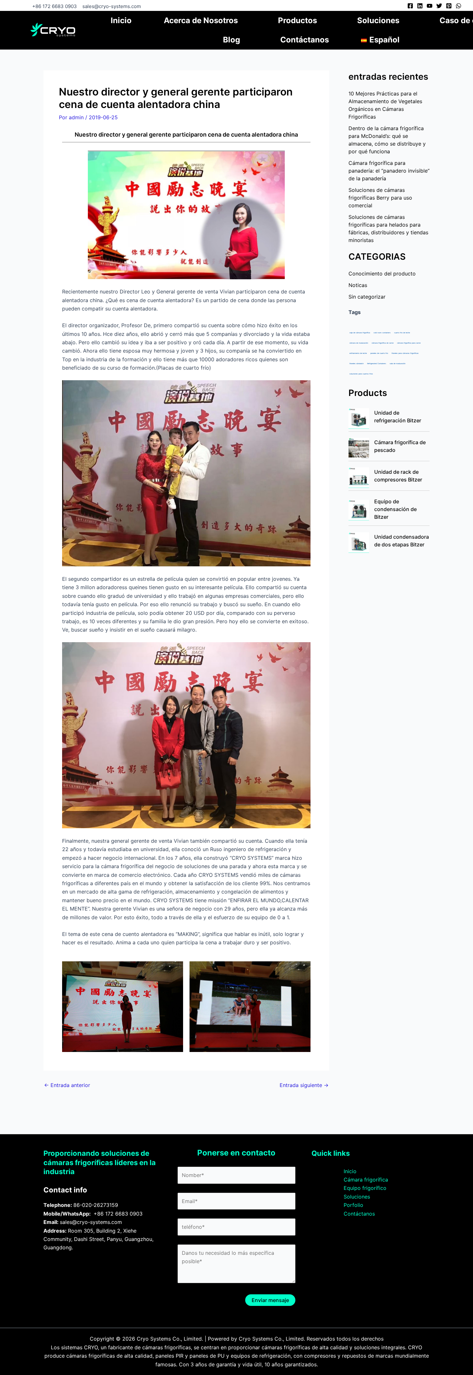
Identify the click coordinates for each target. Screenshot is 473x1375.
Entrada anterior (67, 1085)
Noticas (357, 285)
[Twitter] (439, 6)
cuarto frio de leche (402, 333)
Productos (297, 20)
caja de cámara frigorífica (359, 333)
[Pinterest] (449, 6)
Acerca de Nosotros (201, 20)
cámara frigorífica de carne (383, 343)
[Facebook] (410, 6)
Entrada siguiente (304, 1085)
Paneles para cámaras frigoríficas (405, 353)
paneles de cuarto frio (379, 353)
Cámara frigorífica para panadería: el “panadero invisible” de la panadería (389, 171)
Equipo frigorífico (365, 1188)
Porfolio (353, 1205)
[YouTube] (429, 6)
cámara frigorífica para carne (409, 343)
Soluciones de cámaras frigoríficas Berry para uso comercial (380, 198)
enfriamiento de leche (358, 353)
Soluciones (378, 20)
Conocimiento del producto (382, 273)
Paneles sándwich (356, 363)
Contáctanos (304, 39)
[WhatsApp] (458, 6)
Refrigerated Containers (376, 363)
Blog (231, 39)
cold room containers (382, 333)
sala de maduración (397, 363)
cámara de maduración (358, 343)
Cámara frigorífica (366, 1179)
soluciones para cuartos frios (361, 374)
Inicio (121, 20)
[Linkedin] (420, 6)
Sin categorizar (366, 296)
